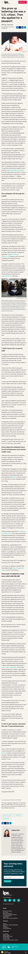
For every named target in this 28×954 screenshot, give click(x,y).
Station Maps (6, 935)
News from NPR (7, 815)
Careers (5, 926)
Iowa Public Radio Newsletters (10, 925)
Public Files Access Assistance (10, 918)
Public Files (6, 917)
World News (6, 818)
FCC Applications (7, 915)
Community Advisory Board (10, 914)
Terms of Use (6, 938)
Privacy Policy (6, 937)
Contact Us (5, 927)
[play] (2, 952)
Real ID (14, 477)
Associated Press (6, 276)
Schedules (5, 934)
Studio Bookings (7, 928)
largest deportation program (15, 170)
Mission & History (7, 911)
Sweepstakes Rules (7, 936)
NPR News (18, 815)
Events (4, 923)
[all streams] (26, 952)
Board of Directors (7, 913)
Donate (23, 2)
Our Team (5, 912)
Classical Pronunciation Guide (10, 940)
